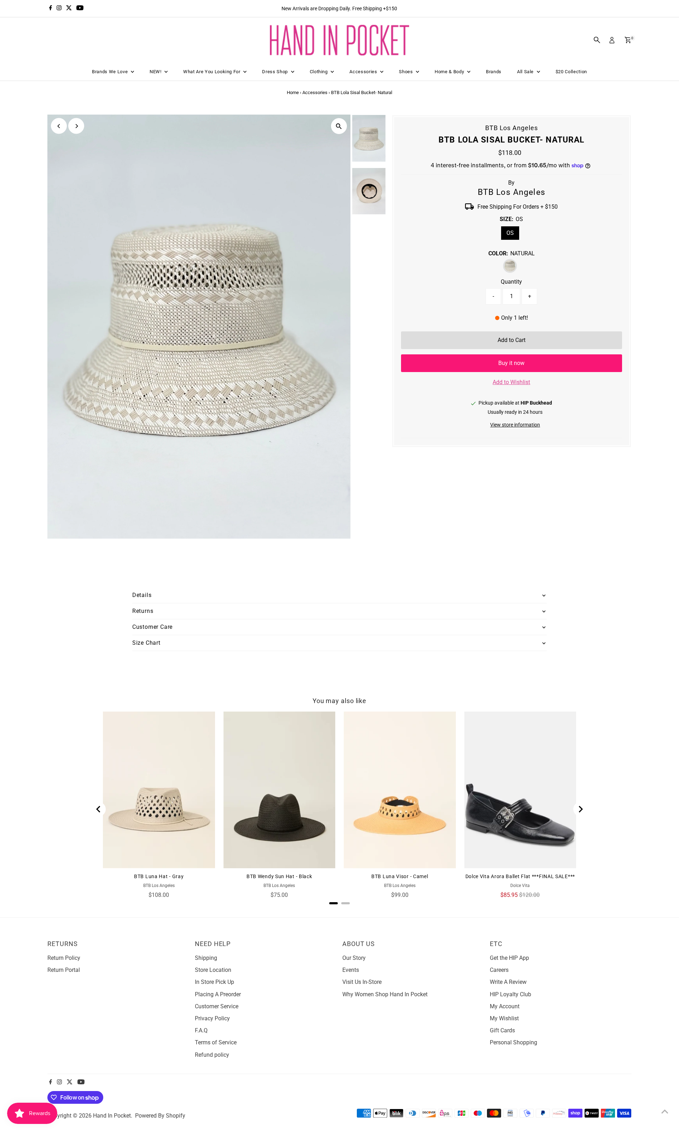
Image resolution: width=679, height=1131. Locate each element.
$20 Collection (571, 71)
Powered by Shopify (160, 1115)
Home (293, 92)
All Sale (526, 71)
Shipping (206, 958)
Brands (493, 71)
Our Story (354, 958)
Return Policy (63, 958)
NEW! (156, 71)
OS (510, 233)
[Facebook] (50, 8)
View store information (515, 424)
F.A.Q (201, 1030)
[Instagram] (59, 8)
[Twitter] (69, 8)
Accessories (363, 71)
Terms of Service (216, 1042)
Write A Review (508, 982)
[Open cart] (628, 40)
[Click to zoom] (339, 126)
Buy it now (511, 363)
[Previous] (59, 126)
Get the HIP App (509, 958)
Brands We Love (110, 71)
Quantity (511, 281)
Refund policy (212, 1054)
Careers (499, 970)
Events (350, 970)
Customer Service (216, 1006)
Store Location (213, 970)
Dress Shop (275, 71)
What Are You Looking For (212, 71)
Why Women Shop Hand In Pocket (385, 994)
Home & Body (450, 71)
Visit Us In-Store (362, 982)
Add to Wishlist (511, 382)
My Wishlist (504, 1018)
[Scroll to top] (665, 1111)
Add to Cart (512, 340)
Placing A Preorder (218, 994)
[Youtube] (80, 8)
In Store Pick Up (214, 982)
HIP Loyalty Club (510, 994)
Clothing (319, 71)
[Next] (76, 126)
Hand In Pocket (112, 1115)
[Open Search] (597, 40)
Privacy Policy (212, 1018)
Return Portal (63, 970)
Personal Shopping (513, 1042)
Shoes (406, 71)
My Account (505, 1006)
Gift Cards (502, 1030)
